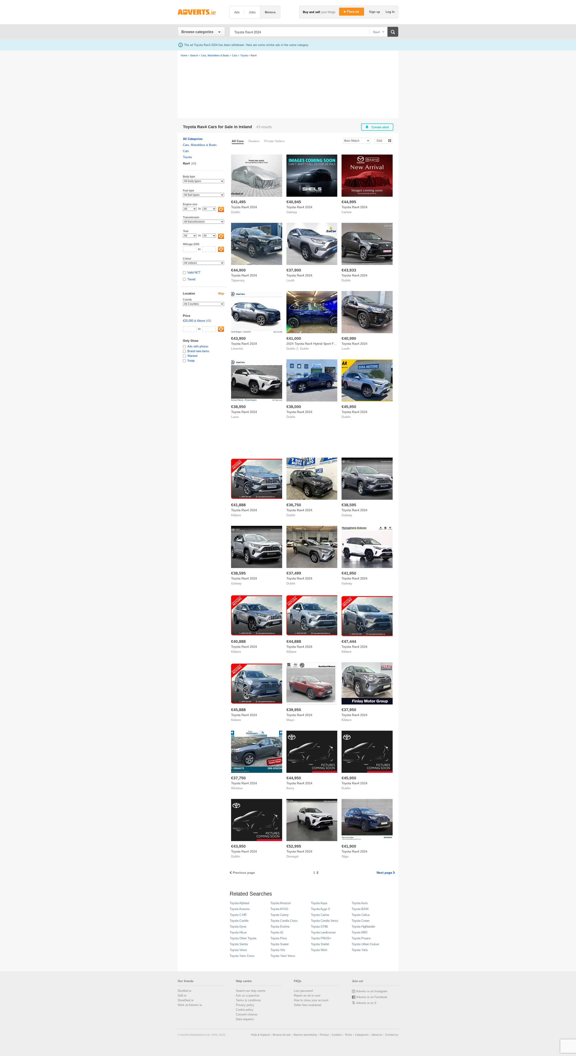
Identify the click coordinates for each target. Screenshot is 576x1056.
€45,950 (349, 406)
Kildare (236, 515)
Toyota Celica (360, 915)
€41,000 (293, 338)
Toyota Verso (238, 950)
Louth (290, 280)
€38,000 (293, 406)
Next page (384, 872)
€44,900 (238, 270)
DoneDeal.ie (186, 1000)
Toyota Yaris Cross (242, 956)
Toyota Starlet (320, 944)
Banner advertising (305, 1034)
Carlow (346, 212)
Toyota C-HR (238, 915)
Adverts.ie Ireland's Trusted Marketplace (201, 12)
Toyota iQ (276, 932)
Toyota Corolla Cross (284, 920)
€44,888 (293, 641)
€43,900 (238, 338)
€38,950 (238, 406)
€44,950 (293, 778)
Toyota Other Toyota (243, 938)
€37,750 (238, 778)
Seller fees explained (307, 1005)
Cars (186, 151)
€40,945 (293, 202)
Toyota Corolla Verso (324, 920)
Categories (362, 1034)
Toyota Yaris (360, 950)
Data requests (245, 1019)
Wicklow (237, 788)
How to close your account (311, 1000)
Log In (390, 12)
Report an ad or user (307, 995)
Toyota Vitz (277, 950)
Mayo (290, 720)
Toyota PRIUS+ (321, 938)
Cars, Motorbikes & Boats (200, 145)
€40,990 (349, 338)
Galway (291, 212)
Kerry (290, 788)
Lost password (303, 990)
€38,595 (349, 505)
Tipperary (238, 280)
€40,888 (238, 641)
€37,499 (293, 573)
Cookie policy (244, 1009)
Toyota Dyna (238, 926)
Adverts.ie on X (366, 1003)
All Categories (192, 139)
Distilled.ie (184, 990)
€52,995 (293, 846)
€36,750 (293, 505)
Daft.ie (182, 995)
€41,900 (349, 846)
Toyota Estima (279, 926)
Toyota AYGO (279, 909)
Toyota (187, 157)
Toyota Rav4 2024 (244, 207)
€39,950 (293, 709)
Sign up (375, 12)
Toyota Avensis (240, 909)
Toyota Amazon (280, 903)
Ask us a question (247, 995)
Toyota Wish (319, 950)
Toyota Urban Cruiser (365, 944)
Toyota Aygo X (320, 909)
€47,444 (349, 641)
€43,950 (238, 846)
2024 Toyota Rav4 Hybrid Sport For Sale (315, 343)
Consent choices (247, 1014)
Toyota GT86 (319, 926)
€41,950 (349, 573)
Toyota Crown (360, 920)
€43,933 (349, 270)
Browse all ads (282, 1034)
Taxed (191, 279)
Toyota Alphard (239, 903)
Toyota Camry (279, 915)
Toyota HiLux (238, 932)
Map (221, 293)
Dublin (235, 212)
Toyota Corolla (239, 920)
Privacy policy (245, 1005)
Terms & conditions (248, 1000)
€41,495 (238, 202)
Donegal (292, 856)
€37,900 (293, 270)
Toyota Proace (361, 938)
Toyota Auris (360, 903)
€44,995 (349, 202)
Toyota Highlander (363, 926)
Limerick (237, 348)
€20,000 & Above (194, 320)
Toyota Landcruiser (323, 932)
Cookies (337, 1034)
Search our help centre (250, 990)
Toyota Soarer (279, 944)
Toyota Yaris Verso (282, 956)
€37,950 (349, 709)
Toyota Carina (320, 915)
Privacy (324, 1034)
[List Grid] (381, 140)
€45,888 (238, 709)
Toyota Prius (278, 938)
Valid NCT (193, 272)
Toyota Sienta (239, 944)
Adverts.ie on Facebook (371, 997)
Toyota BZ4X (360, 909)
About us (376, 1034)
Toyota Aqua (319, 903)
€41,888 (238, 505)
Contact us (391, 1034)
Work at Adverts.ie (190, 1005)
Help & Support (260, 1034)
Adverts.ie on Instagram (371, 991)
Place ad (353, 11)
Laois (235, 417)
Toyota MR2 (359, 932)
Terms (348, 1034)
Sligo (345, 856)
